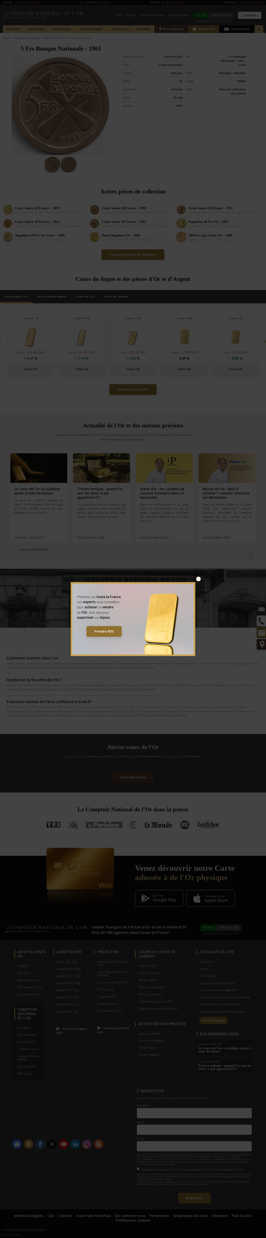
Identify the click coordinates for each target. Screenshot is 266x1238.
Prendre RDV (104, 631)
